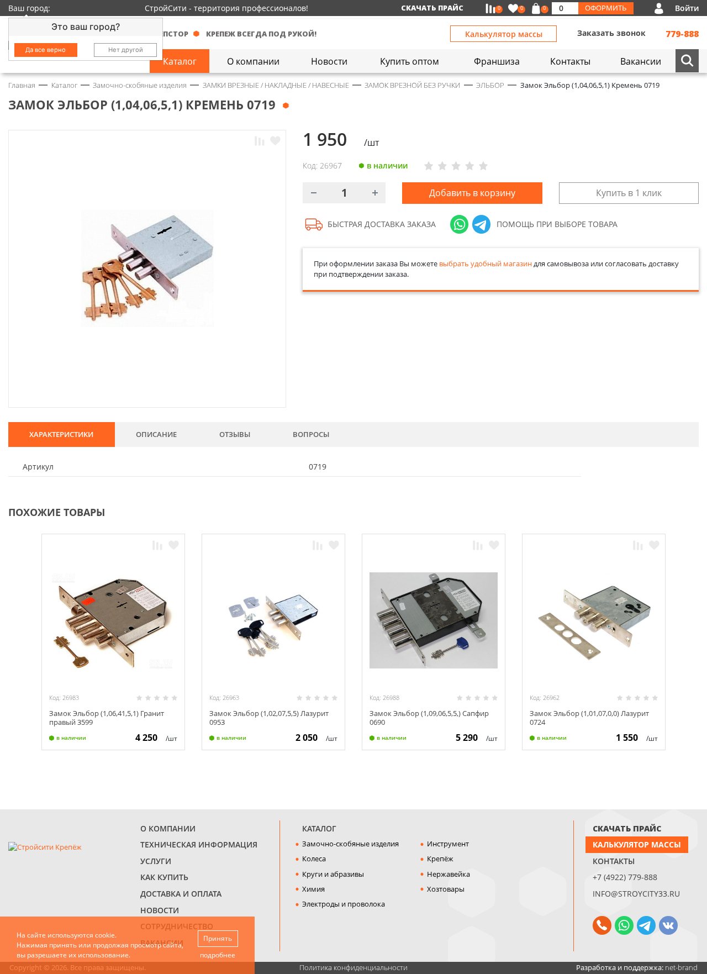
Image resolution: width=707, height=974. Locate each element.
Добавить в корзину (472, 193)
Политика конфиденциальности (353, 967)
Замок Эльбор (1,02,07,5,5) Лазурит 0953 (269, 717)
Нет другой (125, 50)
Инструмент (448, 844)
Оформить (605, 8)
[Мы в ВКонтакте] (668, 925)
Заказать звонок (611, 33)
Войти (687, 8)
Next (694, 511)
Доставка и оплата (180, 893)
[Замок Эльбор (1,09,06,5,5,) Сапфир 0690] (434, 620)
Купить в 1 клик (629, 193)
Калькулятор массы (503, 34)
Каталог (319, 828)
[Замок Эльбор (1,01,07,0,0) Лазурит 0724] (594, 620)
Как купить (164, 877)
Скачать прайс (432, 8)
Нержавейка (448, 874)
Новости (159, 910)
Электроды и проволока (343, 904)
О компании (168, 828)
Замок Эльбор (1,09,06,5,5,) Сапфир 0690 (429, 717)
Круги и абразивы (333, 874)
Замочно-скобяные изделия (350, 844)
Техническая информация (198, 844)
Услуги (155, 861)
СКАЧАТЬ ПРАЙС (627, 828)
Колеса (314, 859)
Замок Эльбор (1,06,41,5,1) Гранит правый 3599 (106, 717)
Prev (671, 511)
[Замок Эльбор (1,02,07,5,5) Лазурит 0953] (273, 620)
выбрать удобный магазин (485, 263)
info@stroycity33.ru (636, 893)
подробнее (217, 955)
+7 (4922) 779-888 (625, 877)
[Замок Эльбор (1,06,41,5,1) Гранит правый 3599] (113, 620)
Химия (313, 889)
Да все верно (45, 50)
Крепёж (440, 859)
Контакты (614, 861)
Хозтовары (446, 889)
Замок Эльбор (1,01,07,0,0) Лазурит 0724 (589, 717)
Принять (217, 938)
